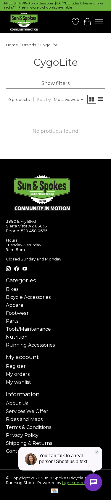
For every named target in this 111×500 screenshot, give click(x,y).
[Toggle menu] (99, 22)
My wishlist (18, 382)
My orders (18, 374)
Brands (29, 44)
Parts (12, 321)
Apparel (15, 305)
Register (16, 366)
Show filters (55, 83)
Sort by (44, 99)
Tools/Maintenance (28, 329)
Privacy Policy (22, 435)
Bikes (12, 289)
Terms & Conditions (28, 427)
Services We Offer (27, 411)
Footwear (17, 313)
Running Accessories (30, 345)
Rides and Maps (24, 419)
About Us (17, 403)
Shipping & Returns (29, 443)
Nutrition (17, 337)
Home (12, 44)
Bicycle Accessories (28, 297)
